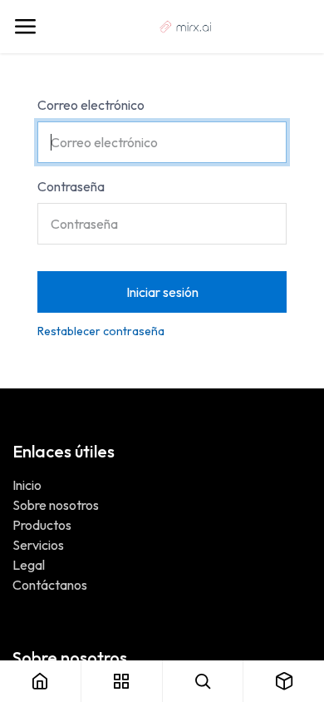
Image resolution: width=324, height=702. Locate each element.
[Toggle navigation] (24, 26)
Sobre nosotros (55, 505)
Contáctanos (49, 584)
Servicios (38, 544)
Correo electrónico (91, 104)
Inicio (27, 485)
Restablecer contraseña (100, 331)
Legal (28, 564)
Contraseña (71, 186)
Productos (41, 525)
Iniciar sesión (162, 292)
